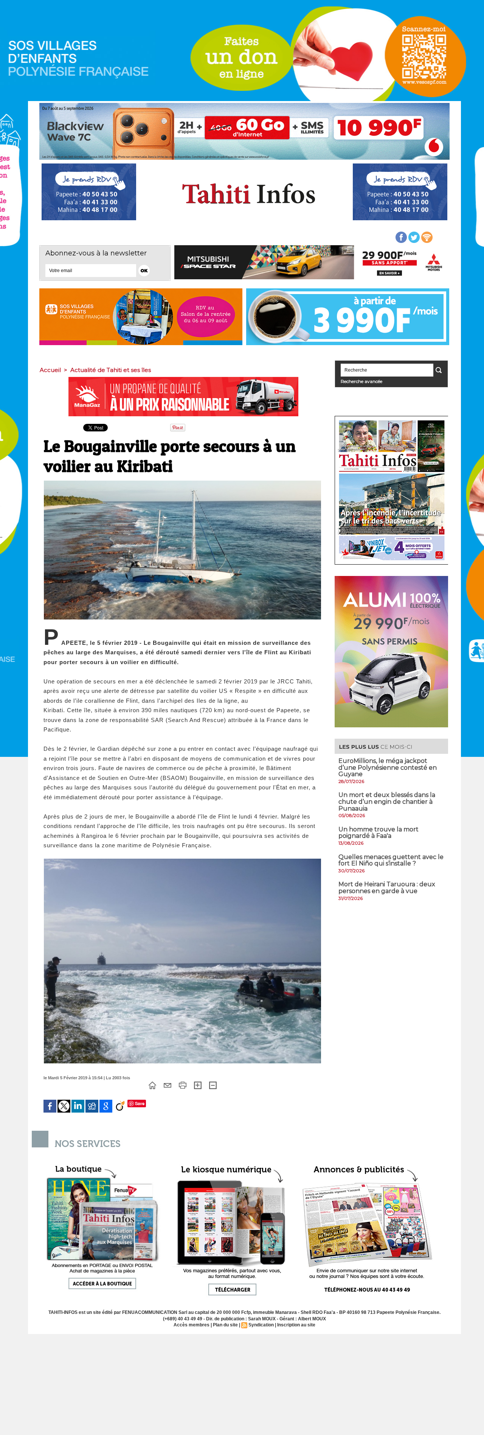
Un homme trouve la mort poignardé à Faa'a (378, 833)
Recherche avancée (361, 381)
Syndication (261, 1325)
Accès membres (191, 1325)
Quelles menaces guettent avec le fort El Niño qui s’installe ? (391, 860)
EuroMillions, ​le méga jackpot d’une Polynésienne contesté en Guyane (387, 767)
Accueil (50, 370)
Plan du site (225, 1325)
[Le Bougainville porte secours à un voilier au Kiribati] (182, 483)
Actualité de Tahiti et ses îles (110, 370)
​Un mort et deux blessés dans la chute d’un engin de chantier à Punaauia (386, 801)
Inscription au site (296, 1325)
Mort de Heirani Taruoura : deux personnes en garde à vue (386, 888)
